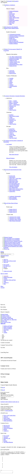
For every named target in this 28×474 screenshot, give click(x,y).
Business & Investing (14, 59)
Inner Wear (11, 22)
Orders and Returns (7, 420)
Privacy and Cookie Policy (9, 415)
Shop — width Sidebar (14, 104)
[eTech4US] (12, 1)
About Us (5, 416)
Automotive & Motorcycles (15, 58)
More (10, 87)
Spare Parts (6, 330)
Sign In (5, 267)
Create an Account (7, 271)
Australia (11, 78)
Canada (11, 79)
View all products (13, 167)
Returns (5, 429)
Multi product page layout (16, 188)
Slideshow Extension (14, 186)
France (10, 83)
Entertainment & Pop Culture (15, 64)
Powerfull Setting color (14, 183)
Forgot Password (13, 131)
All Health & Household (14, 34)
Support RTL (12, 191)
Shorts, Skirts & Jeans (14, 17)
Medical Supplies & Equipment (16, 42)
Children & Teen (13, 60)
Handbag (11, 114)
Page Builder (13, 199)
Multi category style (14, 190)
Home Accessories (7, 327)
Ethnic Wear (12, 21)
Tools (4, 331)
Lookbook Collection (15, 196)
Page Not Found (13, 138)
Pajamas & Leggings (14, 20)
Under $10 (11, 70)
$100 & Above (12, 73)
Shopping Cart (12, 106)
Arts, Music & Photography (15, 56)
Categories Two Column (14, 218)
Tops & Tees (12, 16)
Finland (11, 82)
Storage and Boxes (7, 328)
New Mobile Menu (13, 187)
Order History (6, 427)
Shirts (10, 24)
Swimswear (12, 118)
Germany (11, 84)
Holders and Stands (7, 326)
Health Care (12, 38)
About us (11, 132)
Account (2, 287)
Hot (20, 196)
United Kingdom (13, 86)
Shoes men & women (14, 116)
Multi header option (13, 181)
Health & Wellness (13, 43)
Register (5, 441)
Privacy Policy (12, 135)
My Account (6, 264)
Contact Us (6, 430)
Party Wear (11, 15)
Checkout (11, 107)
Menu (2, 286)
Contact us (11, 134)
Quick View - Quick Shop (15, 178)
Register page (12, 130)
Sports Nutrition (12, 39)
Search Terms (6, 418)
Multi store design (13, 179)
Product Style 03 (13, 212)
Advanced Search (7, 419)
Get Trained (9, 144)
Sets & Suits (12, 13)
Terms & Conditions (8, 428)
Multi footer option (13, 182)
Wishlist (11, 108)
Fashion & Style (13, 65)
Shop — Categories (13, 102)
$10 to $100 (12, 72)
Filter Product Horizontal (14, 220)
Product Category (13, 103)
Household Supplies (13, 37)
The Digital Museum (8, 442)
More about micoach (14, 154)
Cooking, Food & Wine (14, 62)
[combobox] (7, 254)
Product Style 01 (13, 209)
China (10, 80)
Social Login (12, 175)
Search (2, 251)
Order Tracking (12, 110)
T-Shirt (10, 117)
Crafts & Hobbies (13, 63)
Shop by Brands (13, 197)
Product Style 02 (13, 210)
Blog (4, 439)
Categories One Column (14, 217)
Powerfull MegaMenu (14, 185)
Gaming (5, 332)
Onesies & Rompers (13, 11)
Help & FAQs (6, 425)
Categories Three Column (15, 219)
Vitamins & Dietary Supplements (16, 35)
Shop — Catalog (13, 100)
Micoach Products (10, 158)
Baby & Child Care (13, 41)
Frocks (10, 12)
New (22, 188)
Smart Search (12, 177)
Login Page (11, 128)
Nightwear (11, 19)
